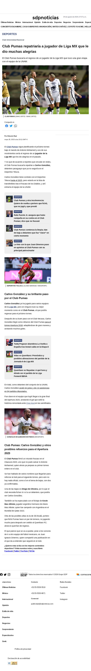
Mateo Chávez (59, 27)
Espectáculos (8, 635)
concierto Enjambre (11, 27)
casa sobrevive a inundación (37, 27)
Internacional (27, 22)
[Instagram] (9, 574)
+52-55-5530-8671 (38, 593)
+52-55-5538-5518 (38, 587)
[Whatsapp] (15, 126)
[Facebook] (6, 126)
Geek (4, 641)
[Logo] (45, 18)
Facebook (8, 551)
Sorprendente (78, 22)
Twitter (16, 551)
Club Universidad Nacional (13, 40)
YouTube (24, 551)
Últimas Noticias (7, 22)
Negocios (67, 22)
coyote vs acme (75, 27)
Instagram (63, 599)
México (18, 22)
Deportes (58, 22)
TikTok (32, 551)
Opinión (37, 22)
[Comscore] (84, 574)
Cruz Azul (30, 403)
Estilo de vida (47, 22)
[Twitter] (11, 126)
